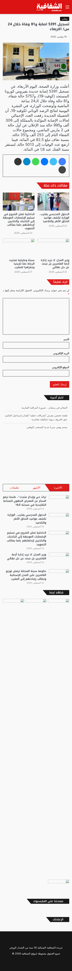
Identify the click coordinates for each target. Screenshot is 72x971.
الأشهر (36, 487)
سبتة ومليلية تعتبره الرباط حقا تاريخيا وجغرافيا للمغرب (22, 264)
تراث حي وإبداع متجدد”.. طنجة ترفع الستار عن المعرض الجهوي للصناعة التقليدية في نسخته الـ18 (24, 501)
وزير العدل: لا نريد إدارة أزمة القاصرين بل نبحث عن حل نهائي (55, 264)
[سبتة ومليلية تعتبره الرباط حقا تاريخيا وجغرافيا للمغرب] (19, 248)
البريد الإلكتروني (61, 353)
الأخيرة (58, 487)
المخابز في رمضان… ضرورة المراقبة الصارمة (44, 407)
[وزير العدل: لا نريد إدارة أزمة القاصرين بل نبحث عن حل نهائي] (53, 248)
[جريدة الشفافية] (49, 7)
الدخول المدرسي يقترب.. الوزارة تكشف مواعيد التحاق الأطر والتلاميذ (54, 218)
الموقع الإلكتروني (60, 367)
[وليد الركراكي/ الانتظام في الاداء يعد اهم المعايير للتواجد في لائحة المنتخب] (58, 605)
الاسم (66, 339)
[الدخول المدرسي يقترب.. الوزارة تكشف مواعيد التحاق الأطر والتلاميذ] (53, 202)
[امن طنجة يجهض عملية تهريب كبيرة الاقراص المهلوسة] (36, 738)
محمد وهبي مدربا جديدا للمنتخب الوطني (47, 427)
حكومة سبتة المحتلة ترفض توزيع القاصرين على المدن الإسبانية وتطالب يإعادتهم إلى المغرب (26, 575)
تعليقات (14, 487)
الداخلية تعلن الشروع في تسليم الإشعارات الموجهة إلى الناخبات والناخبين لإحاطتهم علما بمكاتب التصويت (19, 221)
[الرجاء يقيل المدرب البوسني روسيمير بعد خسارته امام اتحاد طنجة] (58, 886)
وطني (64, 18)
